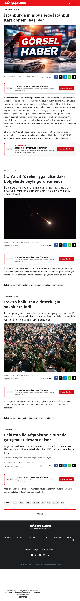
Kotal (48, 502)
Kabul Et (23, 597)
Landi (43, 502)
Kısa (62, 502)
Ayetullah (47, 418)
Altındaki (37, 285)
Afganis (21, 502)
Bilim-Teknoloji (70, 538)
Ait (19, 285)
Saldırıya (60, 285)
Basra (30, 418)
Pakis (14, 502)
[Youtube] (40, 555)
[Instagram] (44, 555)
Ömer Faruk (48, 245)
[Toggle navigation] (74, 3)
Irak (14, 418)
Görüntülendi (46, 285)
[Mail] (32, 555)
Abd (54, 285)
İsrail (36, 418)
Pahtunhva (36, 502)
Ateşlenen (56, 502)
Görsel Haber (8, 10)
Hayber (28, 502)
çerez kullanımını (33, 593)
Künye (35, 550)
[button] (69, 3)
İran (14, 285)
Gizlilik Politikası (47, 550)
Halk (24, 418)
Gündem (16, 10)
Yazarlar (57, 537)
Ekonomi (32, 537)
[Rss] (48, 555)
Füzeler (25, 285)
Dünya (19, 537)
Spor (15, 429)
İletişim (28, 550)
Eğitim (44, 537)
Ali (53, 418)
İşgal (30, 285)
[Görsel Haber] (15, 3)
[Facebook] (35, 555)
